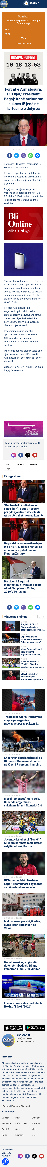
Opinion (5, 1117)
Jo (9, 33)
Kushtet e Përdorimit (20, 1106)
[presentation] (39, 617)
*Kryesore (20, 464)
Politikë (5, 1129)
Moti (34, 1129)
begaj (8, 468)
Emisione (36, 1117)
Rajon (4, 1135)
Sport (17, 1129)
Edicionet (36, 1123)
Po (9, 29)
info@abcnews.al (25, 1038)
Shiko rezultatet (23, 43)
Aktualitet (33, 464)
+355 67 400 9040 (25, 1041)
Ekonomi (19, 1135)
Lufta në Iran (21, 1123)
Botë (17, 1117)
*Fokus (8, 464)
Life (34, 1135)
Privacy (6, 1106)
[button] (5, 1161)
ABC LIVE (34, 3)
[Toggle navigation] (43, 4)
